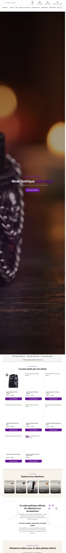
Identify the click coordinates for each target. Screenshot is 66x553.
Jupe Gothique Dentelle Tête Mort (12, 424)
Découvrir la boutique (32, 190)
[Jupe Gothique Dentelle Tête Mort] (13, 412)
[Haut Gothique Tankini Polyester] (13, 443)
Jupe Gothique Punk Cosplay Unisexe (52, 392)
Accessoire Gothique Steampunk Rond (53, 424)
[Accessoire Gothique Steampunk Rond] (53, 412)
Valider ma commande (57, 3)
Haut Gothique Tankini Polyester (13, 454)
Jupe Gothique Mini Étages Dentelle (32, 392)
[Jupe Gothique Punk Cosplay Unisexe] (53, 381)
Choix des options (13, 398)
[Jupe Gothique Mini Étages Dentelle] (33, 381)
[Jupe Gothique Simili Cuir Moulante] (13, 381)
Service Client (47, 3)
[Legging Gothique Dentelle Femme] (33, 412)
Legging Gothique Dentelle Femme (32, 424)
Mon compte (39, 3)
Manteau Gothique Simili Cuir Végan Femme (32, 455)
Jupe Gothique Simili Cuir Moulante (12, 392)
